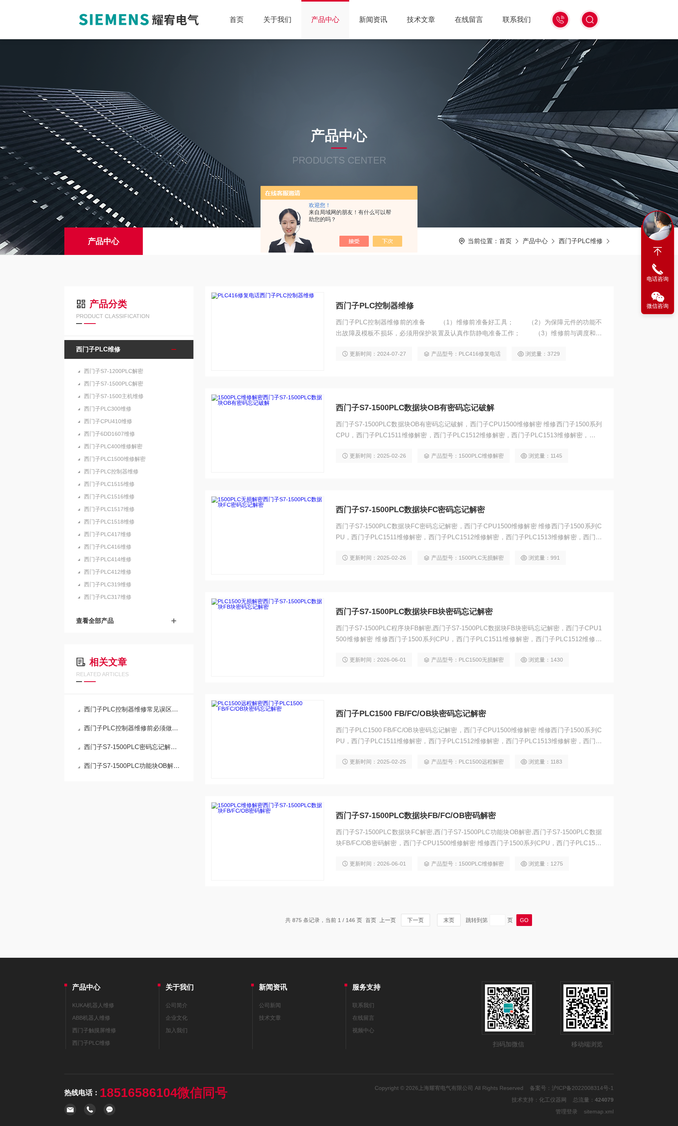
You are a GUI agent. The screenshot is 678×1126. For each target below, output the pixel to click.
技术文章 (421, 20)
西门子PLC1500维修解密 (115, 459)
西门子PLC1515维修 (109, 484)
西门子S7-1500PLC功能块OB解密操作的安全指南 (133, 765)
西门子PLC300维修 (107, 409)
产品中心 (325, 20)
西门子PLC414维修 (107, 559)
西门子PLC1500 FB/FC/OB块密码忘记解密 (411, 713)
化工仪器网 (553, 1100)
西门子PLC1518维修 (109, 521)
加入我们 (177, 1030)
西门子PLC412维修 (107, 572)
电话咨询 (658, 279)
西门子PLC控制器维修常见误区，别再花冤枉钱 (133, 709)
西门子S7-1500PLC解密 (113, 383)
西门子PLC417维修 (107, 534)
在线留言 (469, 20)
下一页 (415, 920)
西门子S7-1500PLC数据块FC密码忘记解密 (410, 509)
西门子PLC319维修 (107, 584)
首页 (237, 20)
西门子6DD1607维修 (109, 434)
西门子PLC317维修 (107, 597)
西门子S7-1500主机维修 (114, 396)
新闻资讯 (373, 20)
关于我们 (277, 20)
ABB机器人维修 (91, 1018)
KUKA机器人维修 (93, 1005)
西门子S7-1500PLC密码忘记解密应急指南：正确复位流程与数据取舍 (133, 747)
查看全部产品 (95, 620)
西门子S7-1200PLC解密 (113, 371)
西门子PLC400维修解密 (113, 446)
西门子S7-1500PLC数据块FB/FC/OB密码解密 (416, 815)
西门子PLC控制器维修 (111, 471)
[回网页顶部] (657, 251)
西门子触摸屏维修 (94, 1030)
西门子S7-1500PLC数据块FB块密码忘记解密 (414, 611)
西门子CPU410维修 (108, 421)
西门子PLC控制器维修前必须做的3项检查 (133, 728)
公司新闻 (270, 1005)
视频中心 (363, 1030)
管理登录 (567, 1111)
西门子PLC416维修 (107, 547)
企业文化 (177, 1018)
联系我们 (517, 20)
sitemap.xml (599, 1111)
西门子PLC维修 (581, 241)
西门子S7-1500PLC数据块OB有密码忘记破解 (415, 407)
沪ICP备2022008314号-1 (583, 1088)
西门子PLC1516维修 (109, 496)
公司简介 (177, 1005)
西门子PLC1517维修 (109, 509)
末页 (448, 920)
